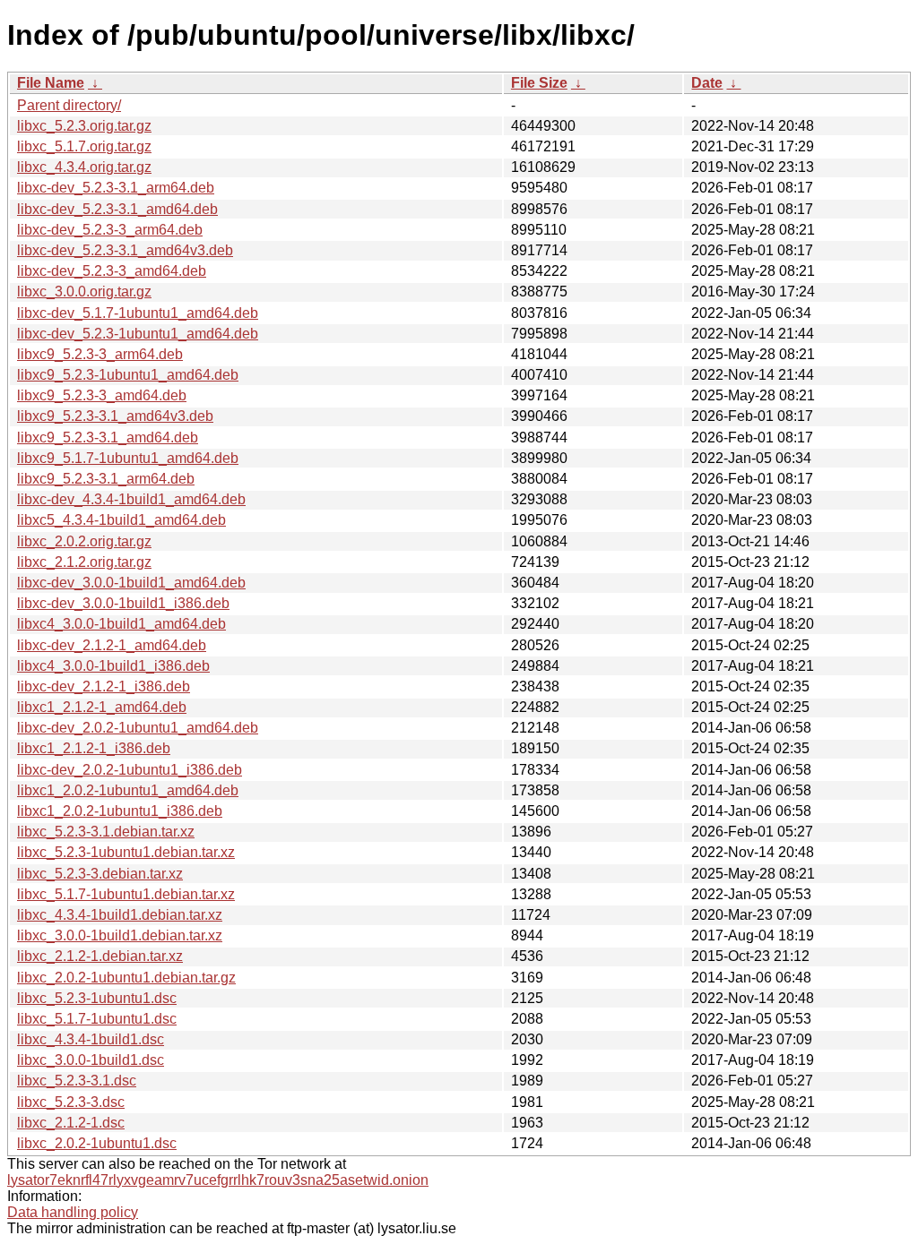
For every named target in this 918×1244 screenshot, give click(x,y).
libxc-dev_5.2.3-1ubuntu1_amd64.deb (137, 333)
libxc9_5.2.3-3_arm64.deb (100, 354)
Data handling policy (72, 1212)
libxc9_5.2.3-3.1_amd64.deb (107, 437)
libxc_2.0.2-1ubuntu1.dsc (97, 1143)
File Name (50, 82)
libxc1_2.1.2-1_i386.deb (93, 748)
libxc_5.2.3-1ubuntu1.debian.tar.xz (126, 852)
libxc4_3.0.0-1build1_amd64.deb (121, 623)
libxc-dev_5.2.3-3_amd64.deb (111, 271)
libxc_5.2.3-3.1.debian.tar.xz (106, 831)
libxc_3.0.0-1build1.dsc (90, 1060)
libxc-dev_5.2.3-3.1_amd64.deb (117, 209)
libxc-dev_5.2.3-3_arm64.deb (110, 229)
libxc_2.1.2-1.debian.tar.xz (100, 956)
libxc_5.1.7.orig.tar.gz (84, 146)
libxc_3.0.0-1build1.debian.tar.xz (119, 935)
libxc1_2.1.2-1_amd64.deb (101, 707)
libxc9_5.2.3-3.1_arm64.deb (106, 478)
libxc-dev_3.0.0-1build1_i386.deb (123, 603)
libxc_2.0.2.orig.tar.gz (84, 541)
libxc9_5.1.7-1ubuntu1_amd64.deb (127, 458)
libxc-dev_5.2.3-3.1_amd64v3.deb (125, 250)
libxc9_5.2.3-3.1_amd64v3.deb (115, 416)
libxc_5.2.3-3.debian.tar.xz (100, 873)
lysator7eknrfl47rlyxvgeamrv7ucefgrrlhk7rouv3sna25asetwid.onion (218, 1180)
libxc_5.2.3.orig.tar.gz (84, 125)
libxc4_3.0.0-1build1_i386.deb (113, 665)
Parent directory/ (69, 105)
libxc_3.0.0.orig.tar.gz (84, 291)
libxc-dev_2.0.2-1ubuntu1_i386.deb (129, 769)
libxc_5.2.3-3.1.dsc (76, 1080)
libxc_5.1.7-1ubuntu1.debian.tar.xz (126, 894)
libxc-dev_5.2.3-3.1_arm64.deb (115, 187)
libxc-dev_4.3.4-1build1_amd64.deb (131, 499)
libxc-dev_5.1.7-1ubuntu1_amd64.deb (137, 313)
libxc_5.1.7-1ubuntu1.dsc (97, 1018)
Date (707, 82)
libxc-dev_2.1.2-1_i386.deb (103, 686)
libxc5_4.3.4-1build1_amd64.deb (121, 520)
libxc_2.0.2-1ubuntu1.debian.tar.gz (126, 977)
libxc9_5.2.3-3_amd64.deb (101, 395)
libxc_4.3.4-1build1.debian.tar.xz (119, 914)
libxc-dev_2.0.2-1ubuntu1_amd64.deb (137, 727)
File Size (539, 82)
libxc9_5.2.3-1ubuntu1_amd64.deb (127, 374)
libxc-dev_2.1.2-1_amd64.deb (111, 645)
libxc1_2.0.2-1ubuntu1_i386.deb (119, 811)
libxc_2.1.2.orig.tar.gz (84, 562)
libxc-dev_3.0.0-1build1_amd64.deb (131, 582)
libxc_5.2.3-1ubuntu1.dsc (97, 998)
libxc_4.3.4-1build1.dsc (90, 1039)
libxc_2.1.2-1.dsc (71, 1122)
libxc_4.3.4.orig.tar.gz (84, 167)
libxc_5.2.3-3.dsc (71, 1102)
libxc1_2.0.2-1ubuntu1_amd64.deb (127, 790)
